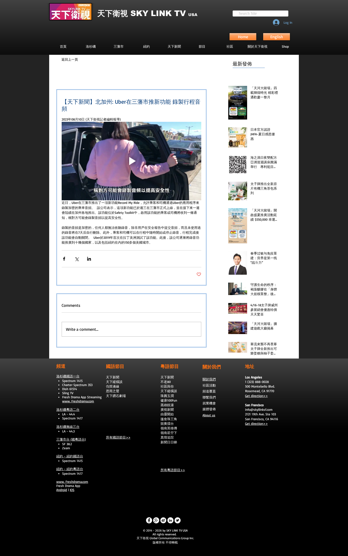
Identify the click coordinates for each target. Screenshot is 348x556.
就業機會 (209, 403)
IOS (72, 490)
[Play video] (131, 161)
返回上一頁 (69, 59)
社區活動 (209, 385)
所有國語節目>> (118, 437)
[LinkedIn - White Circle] (170, 520)
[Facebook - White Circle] (149, 520)
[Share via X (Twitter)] (76, 258)
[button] (202, 46)
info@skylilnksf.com (259, 409)
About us (209, 415)
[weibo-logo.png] (163, 520)
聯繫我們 (209, 397)
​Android (61, 490)
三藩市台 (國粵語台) (71, 439)
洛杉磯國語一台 (67, 376)
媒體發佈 (209, 409)
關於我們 (209, 379)
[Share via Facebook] (64, 258)
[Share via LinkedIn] (89, 258)
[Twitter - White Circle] (178, 520)
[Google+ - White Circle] (156, 520)
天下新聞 (112, 377)
